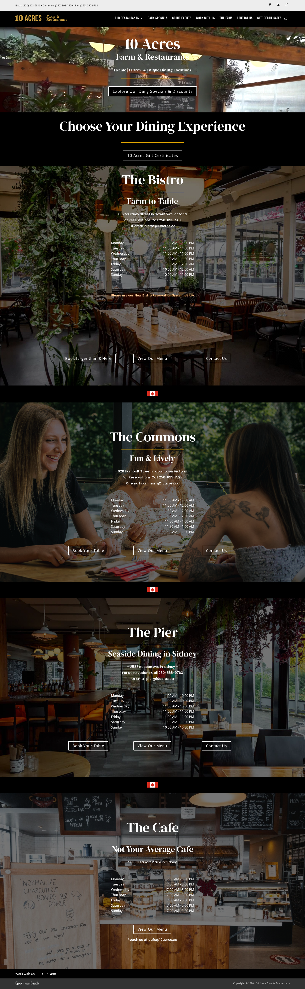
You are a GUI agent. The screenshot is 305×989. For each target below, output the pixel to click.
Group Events (182, 18)
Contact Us (245, 18)
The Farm (226, 18)
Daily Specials (158, 18)
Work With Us (205, 18)
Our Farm (48, 974)
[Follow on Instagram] (286, 4)
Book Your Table (88, 550)
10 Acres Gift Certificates (152, 155)
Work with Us (25, 974)
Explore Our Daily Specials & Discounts (153, 91)
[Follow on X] (278, 4)
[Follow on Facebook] (270, 4)
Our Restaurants (127, 18)
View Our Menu (152, 358)
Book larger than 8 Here (88, 358)
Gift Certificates (269, 18)
